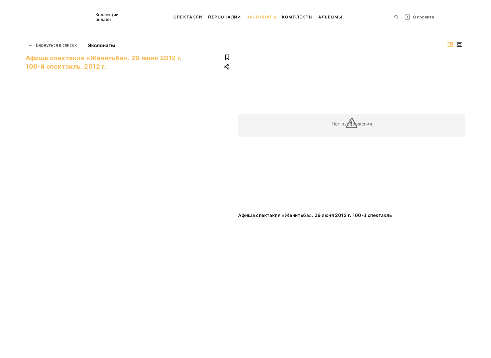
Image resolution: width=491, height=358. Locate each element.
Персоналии (224, 16)
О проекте (423, 16)
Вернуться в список (56, 45)
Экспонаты (261, 16)
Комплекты (297, 16)
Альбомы (330, 16)
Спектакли (187, 16)
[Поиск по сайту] (396, 17)
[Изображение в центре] (459, 44)
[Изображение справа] (450, 44)
